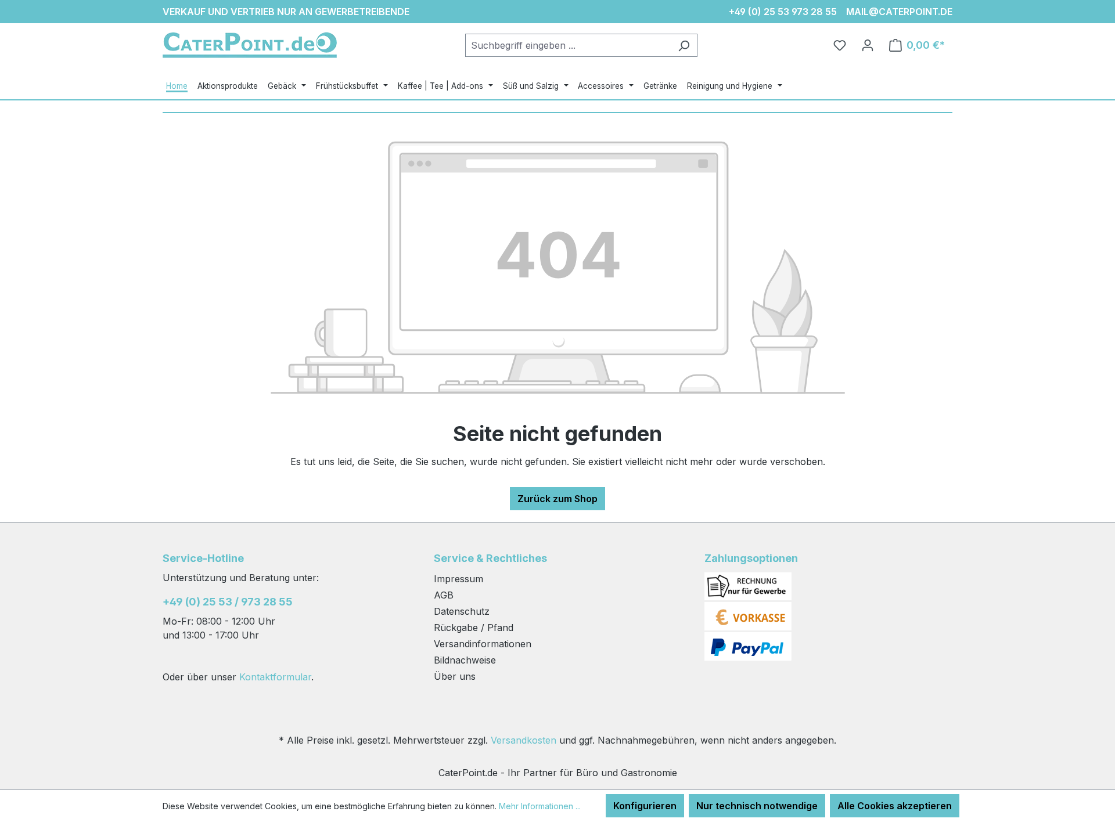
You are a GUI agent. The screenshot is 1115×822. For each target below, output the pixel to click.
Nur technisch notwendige (757, 806)
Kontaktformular (275, 677)
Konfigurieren (645, 806)
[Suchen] (683, 45)
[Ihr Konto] (868, 45)
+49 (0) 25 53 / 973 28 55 (228, 602)
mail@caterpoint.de (899, 11)
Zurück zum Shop (557, 498)
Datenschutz (462, 611)
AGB (444, 595)
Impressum (458, 579)
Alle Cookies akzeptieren (894, 806)
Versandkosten (523, 740)
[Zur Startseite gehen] (250, 45)
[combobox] (568, 45)
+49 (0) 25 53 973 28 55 (783, 11)
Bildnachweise (465, 660)
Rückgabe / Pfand (473, 627)
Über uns (455, 676)
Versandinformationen (482, 644)
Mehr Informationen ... (540, 806)
